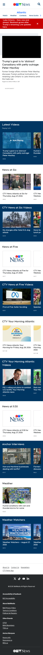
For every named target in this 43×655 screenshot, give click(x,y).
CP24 (5, 623)
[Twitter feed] (15, 578)
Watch (5, 15)
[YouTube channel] (23, 578)
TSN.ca (5, 628)
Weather (13, 15)
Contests (22, 15)
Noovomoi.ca (7, 640)
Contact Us (15, 567)
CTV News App (8, 570)
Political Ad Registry (10, 613)
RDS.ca (5, 643)
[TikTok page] (19, 578)
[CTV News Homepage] (21, 4)
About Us (6, 567)
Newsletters (25, 567)
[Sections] (4, 4)
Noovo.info (6, 637)
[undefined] (17, 146)
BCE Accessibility (9, 598)
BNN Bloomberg (8, 625)
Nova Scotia (33, 15)
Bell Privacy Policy (9, 608)
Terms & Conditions (10, 610)
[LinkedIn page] (28, 578)
